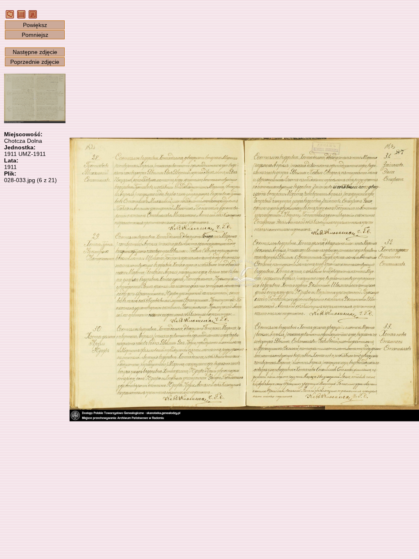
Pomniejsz (35, 35)
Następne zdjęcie (35, 52)
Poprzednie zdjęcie (34, 62)
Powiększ (35, 25)
